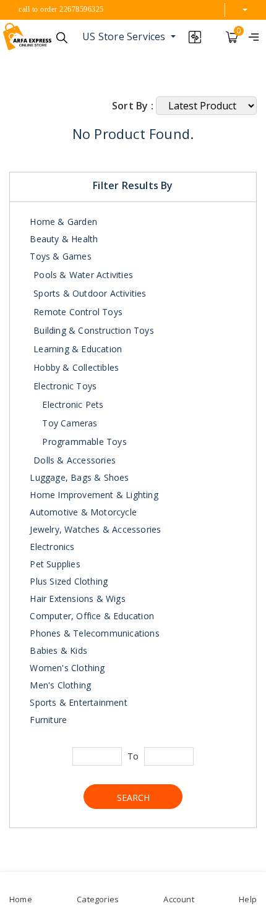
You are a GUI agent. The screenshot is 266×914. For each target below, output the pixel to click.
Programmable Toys (83, 441)
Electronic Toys (65, 386)
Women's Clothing (66, 668)
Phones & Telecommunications (93, 633)
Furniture (47, 720)
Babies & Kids (57, 650)
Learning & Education (77, 349)
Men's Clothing (59, 685)
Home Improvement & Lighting (92, 495)
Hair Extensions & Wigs (76, 598)
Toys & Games (59, 256)
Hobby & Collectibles (76, 367)
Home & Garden (62, 221)
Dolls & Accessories (74, 460)
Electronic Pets (71, 404)
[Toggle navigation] (253, 36)
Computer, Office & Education (90, 616)
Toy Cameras (68, 423)
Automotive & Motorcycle (82, 512)
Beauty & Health (62, 239)
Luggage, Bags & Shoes (78, 477)
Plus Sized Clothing (67, 581)
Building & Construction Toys (93, 330)
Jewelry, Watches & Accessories (94, 529)
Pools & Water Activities (83, 275)
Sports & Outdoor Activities (89, 293)
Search (133, 797)
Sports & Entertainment (77, 702)
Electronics (50, 546)
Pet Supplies (53, 564)
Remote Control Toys (77, 312)
